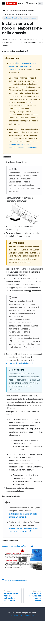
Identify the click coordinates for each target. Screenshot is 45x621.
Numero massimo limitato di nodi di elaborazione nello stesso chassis (24, 145)
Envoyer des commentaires (16, 581)
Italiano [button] (32, 3)
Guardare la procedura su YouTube (16, 546)
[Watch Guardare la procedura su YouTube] (22, 559)
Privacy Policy (16, 616)
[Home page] (4, 10)
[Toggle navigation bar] (3, 3)
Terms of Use (29, 616)
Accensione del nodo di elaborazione (21, 363)
